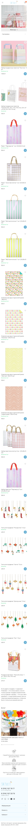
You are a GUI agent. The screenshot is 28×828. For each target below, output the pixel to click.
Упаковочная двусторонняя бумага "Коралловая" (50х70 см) (12, 413)
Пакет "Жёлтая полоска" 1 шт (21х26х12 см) (13, 260)
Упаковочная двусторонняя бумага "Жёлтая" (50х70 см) (12, 375)
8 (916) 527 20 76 (8, 793)
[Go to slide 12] (13, 744)
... (23, 17)
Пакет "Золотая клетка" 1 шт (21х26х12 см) (13, 183)
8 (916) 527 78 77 (8, 788)
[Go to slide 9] (10, 744)
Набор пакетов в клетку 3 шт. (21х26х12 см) (13, 452)
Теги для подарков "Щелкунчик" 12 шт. (13, 601)
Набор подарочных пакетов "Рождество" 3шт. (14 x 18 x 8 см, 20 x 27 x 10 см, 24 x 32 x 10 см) (13, 107)
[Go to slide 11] (12, 744)
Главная (21, 16)
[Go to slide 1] (1, 744)
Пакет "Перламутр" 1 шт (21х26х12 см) (13, 146)
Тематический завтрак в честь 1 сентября (12, 738)
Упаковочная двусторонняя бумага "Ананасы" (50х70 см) (12, 337)
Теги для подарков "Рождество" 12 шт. (13, 528)
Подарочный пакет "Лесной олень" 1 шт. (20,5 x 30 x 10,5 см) (13, 675)
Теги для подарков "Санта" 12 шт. (12, 564)
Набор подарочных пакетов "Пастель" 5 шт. (14, 68)
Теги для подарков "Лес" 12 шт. (11, 638)
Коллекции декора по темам (11, 18)
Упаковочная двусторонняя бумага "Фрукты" (12, 298)
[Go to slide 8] (9, 744)
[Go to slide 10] (11, 744)
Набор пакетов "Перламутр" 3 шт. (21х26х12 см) (12, 490)
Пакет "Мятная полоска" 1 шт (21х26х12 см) (13, 222)
